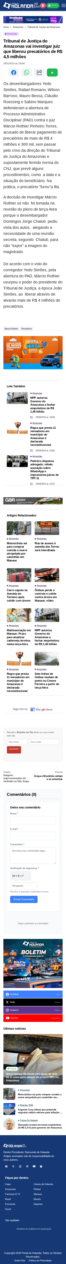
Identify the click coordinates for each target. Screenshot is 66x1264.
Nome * (14, 813)
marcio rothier (11, 329)
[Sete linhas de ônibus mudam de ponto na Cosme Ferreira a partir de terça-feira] (47, 659)
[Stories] (43, 5)
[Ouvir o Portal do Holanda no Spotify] (52, 72)
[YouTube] (34, 1166)
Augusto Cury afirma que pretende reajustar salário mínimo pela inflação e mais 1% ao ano (39, 1111)
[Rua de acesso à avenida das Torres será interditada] (47, 528)
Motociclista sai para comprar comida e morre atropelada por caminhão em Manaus (17, 552)
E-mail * (14, 829)
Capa (7, 1184)
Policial (37, 1189)
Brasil (7, 1199)
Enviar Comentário (24, 899)
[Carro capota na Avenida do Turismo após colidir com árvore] (19, 575)
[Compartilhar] (39, 72)
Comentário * (17, 844)
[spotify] (41, 1166)
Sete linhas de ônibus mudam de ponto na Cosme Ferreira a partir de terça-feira (47, 680)
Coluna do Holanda (43, 1184)
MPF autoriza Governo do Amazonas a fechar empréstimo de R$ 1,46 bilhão (42, 404)
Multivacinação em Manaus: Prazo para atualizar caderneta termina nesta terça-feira (19, 637)
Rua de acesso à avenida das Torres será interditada (47, 547)
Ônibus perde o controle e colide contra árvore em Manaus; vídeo (46, 595)
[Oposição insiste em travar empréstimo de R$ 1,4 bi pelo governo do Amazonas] (9, 1124)
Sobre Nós (19, 1260)
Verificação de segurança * (24, 868)
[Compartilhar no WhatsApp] (26, 72)
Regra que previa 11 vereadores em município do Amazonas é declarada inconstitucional (43, 436)
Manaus (38, 1194)
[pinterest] (27, 1166)
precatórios (26, 329)
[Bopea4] (21, 5)
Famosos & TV (12, 1194)
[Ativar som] (58, 365)
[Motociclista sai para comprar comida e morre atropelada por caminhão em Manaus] (19, 528)
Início (6, 27)
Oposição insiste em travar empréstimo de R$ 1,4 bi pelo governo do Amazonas (40, 1126)
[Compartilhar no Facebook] (13, 72)
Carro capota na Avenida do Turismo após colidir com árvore (18, 595)
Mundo (37, 1199)
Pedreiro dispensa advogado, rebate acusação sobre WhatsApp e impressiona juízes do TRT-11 (44, 469)
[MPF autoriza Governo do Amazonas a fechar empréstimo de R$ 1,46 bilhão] (17, 398)
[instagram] (20, 1166)
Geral (8, 1209)
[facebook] (6, 1166)
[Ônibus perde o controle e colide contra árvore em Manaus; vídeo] (47, 575)
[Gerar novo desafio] (26, 875)
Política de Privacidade (40, 1260)
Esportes (38, 1204)
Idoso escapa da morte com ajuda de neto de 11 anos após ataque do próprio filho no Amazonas (32, 1077)
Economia (10, 1204)
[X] (13, 1166)
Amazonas (18, 27)
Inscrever (13, 749)
